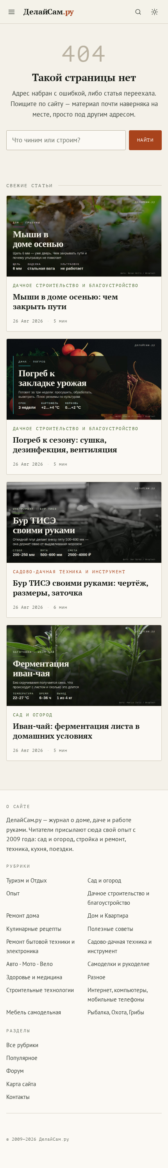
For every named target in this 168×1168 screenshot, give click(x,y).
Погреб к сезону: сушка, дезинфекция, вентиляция (65, 445)
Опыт (13, 893)
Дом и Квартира (108, 915)
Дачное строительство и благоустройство (76, 286)
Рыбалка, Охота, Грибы (116, 1012)
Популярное (22, 1058)
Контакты (18, 1097)
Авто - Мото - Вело (29, 964)
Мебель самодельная (33, 1012)
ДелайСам (48, 12)
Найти (145, 140)
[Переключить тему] (154, 11)
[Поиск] (137, 11)
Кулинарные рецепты (33, 928)
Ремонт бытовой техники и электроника (40, 946)
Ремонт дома (22, 915)
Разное (96, 977)
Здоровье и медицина (34, 977)
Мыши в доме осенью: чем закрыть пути (65, 302)
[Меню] (11, 11)
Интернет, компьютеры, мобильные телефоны (117, 994)
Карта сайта (21, 1084)
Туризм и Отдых (26, 880)
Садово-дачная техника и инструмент (69, 572)
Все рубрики (22, 1045)
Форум (15, 1070)
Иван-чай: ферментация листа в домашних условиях (76, 731)
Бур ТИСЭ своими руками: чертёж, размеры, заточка (80, 588)
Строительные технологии (40, 990)
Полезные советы (110, 928)
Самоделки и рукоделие (119, 964)
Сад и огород (33, 715)
